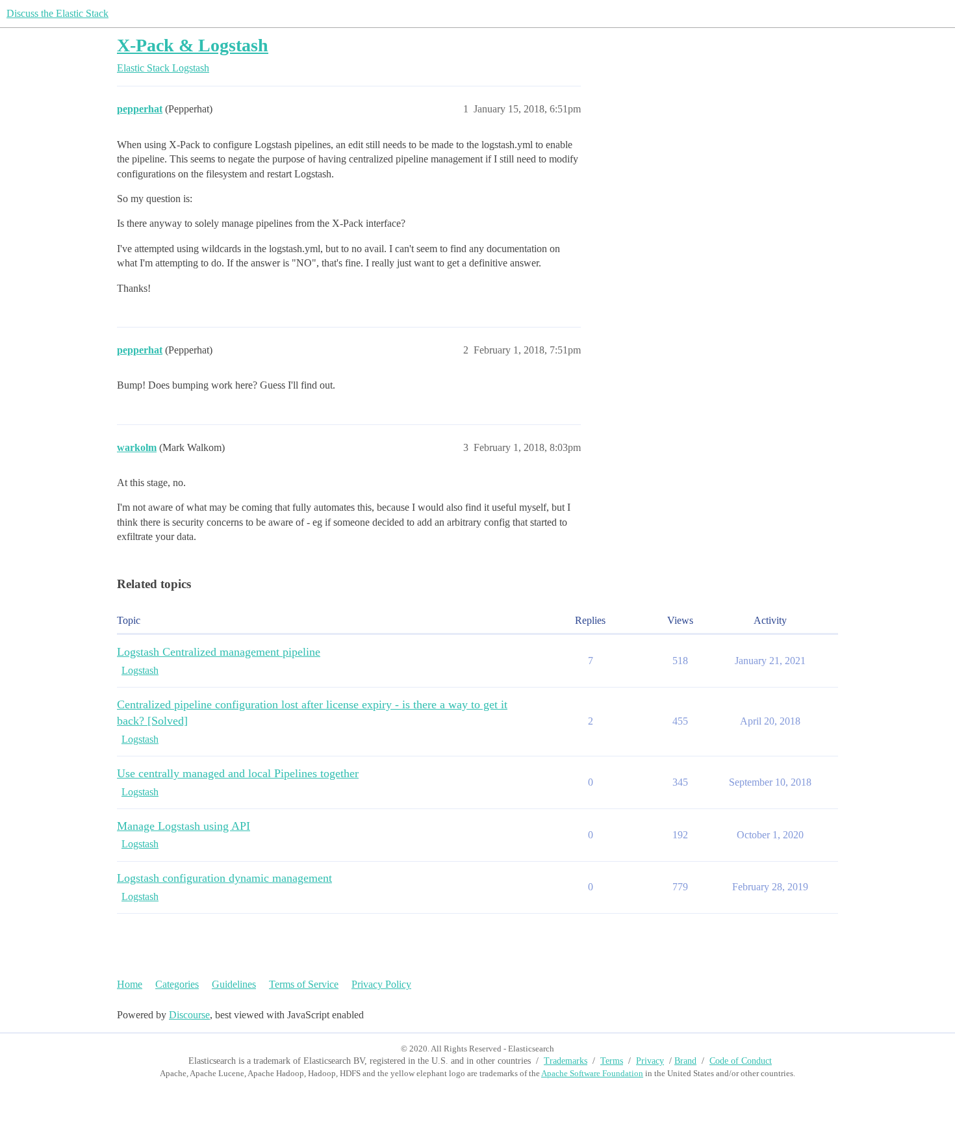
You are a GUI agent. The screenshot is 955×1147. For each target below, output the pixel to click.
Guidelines (234, 984)
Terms (611, 1061)
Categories (177, 984)
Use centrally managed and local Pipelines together (238, 773)
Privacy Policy (381, 984)
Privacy (650, 1061)
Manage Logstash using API (183, 825)
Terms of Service (303, 984)
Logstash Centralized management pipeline (218, 651)
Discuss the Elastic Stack (57, 13)
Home (129, 984)
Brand (685, 1061)
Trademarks (565, 1061)
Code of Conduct (740, 1061)
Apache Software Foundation (592, 1073)
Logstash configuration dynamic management (224, 877)
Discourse (189, 1014)
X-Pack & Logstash (192, 45)
